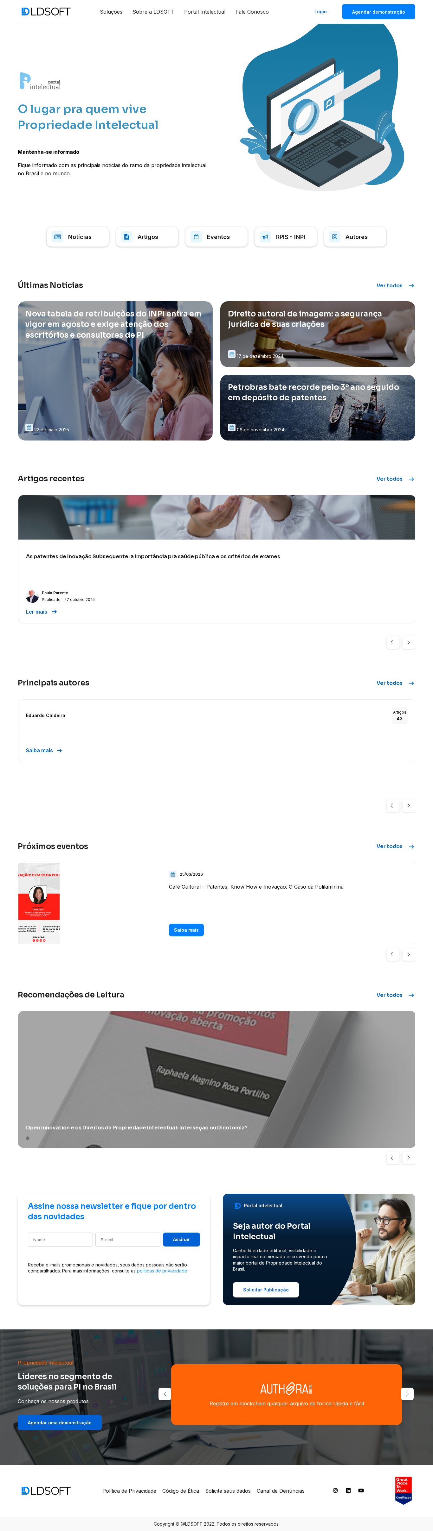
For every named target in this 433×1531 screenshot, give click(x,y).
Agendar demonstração (378, 12)
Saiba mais (44, 750)
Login (320, 11)
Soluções (111, 12)
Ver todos (396, 286)
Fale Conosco (252, 12)
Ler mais (42, 612)
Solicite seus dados (228, 1491)
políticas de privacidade (162, 1270)
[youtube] (361, 1492)
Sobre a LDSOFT (153, 12)
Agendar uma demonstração (60, 1422)
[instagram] (335, 1492)
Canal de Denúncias (281, 1491)
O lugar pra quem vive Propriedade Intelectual (88, 117)
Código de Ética (180, 1491)
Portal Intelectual (204, 12)
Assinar (181, 1239)
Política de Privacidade (129, 1491)
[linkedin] (348, 1492)
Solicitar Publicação (266, 1289)
